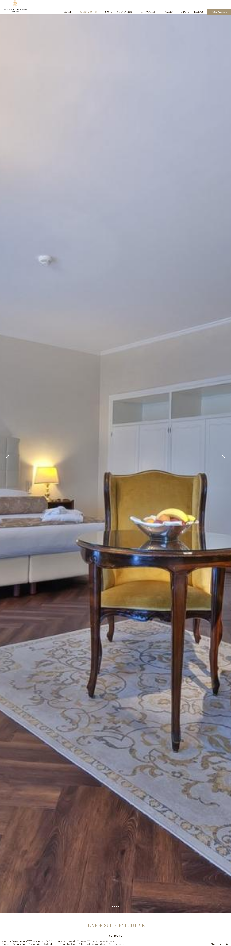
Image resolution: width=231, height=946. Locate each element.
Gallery (168, 12)
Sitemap (5, 944)
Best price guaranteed (95, 944)
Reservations (219, 12)
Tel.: (81, 941)
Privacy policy (35, 944)
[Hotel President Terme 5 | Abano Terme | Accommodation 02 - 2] (114, 906)
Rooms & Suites (88, 12)
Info (183, 12)
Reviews (198, 12)
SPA (107, 12)
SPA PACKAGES (148, 12)
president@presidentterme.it (105, 941)
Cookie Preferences (117, 944)
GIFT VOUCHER (124, 12)
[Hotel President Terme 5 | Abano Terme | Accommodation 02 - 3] (116, 906)
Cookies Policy (50, 944)
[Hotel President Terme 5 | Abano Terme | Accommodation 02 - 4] (118, 906)
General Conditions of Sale (71, 944)
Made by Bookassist (219, 944)
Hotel (67, 12)
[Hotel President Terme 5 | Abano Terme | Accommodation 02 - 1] (112, 906)
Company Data (19, 944)
